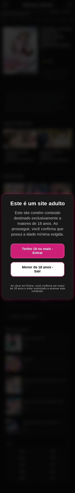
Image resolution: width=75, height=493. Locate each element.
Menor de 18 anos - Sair (37, 269)
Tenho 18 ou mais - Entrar (37, 251)
